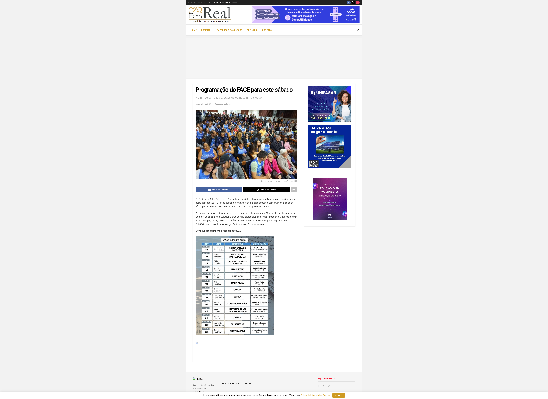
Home (194, 30)
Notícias (205, 30)
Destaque (219, 104)
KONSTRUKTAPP (199, 391)
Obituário (252, 30)
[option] (306, 14)
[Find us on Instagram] (358, 2)
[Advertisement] (274, 58)
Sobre (216, 3)
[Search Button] (358, 30)
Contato (267, 30)
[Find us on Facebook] (349, 2)
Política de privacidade (229, 3)
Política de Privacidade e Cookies (315, 395)
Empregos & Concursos (229, 30)
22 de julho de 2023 (203, 104)
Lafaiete (227, 104)
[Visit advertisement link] (246, 348)
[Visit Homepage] (209, 15)
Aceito (338, 395)
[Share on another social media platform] (294, 189)
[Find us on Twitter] (353, 2)
